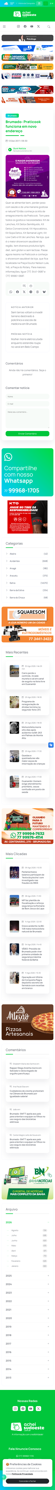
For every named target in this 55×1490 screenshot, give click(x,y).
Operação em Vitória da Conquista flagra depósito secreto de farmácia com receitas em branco (33, 983)
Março (28, 1255)
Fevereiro (28, 1261)
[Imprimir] (31, 286)
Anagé (29, 568)
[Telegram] (31, 292)
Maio (28, 1245)
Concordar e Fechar (27, 1481)
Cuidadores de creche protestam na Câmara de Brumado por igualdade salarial (27, 1094)
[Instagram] (18, 26)
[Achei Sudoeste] (24, 14)
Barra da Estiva (29, 590)
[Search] (49, 27)
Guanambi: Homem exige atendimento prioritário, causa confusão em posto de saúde (33, 787)
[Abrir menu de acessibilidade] (3, 1477)
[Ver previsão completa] (39, 3)
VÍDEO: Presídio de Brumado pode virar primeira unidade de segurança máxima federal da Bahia (32, 954)
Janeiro (28, 1266)
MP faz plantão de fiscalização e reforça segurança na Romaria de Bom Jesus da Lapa (33, 904)
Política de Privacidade (22, 1474)
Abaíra (29, 553)
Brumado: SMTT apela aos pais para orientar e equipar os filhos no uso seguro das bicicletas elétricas (27, 1117)
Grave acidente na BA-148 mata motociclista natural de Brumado (33, 929)
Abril (28, 1250)
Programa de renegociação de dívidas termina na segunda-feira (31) (31, 705)
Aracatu (29, 575)
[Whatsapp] (10, 292)
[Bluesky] (44, 292)
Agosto (28, 1230)
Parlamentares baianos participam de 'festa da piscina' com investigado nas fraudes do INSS (33, 877)
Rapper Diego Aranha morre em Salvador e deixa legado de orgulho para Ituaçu (26, 1071)
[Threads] (37, 292)
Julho (28, 1235)
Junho (28, 1240)
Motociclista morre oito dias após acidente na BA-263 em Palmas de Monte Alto (32, 733)
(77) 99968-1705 (26, 1456)
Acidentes (29, 561)
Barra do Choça (29, 597)
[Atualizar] (45, 3)
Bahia (29, 582)
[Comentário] (24, 286)
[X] (38, 26)
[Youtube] (31, 26)
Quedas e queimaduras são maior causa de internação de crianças (33, 759)
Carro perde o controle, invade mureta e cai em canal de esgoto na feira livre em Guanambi (33, 679)
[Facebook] (25, 26)
